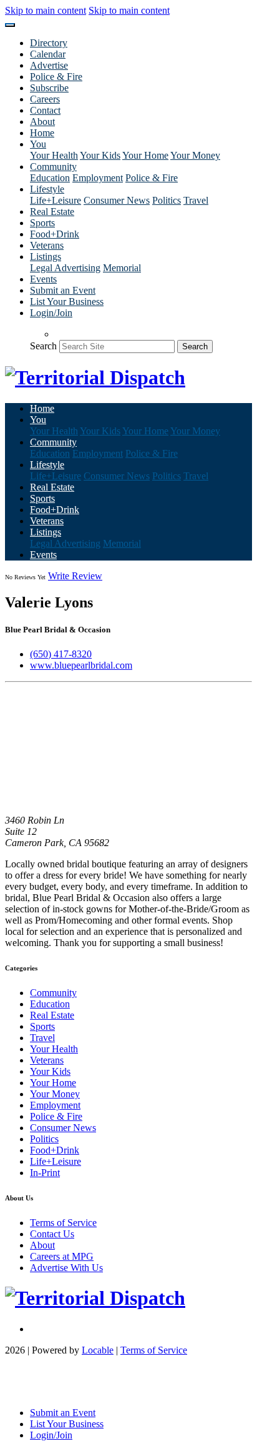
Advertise (49, 65)
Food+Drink (54, 234)
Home (42, 132)
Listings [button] (45, 256)
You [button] (38, 144)
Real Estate (52, 211)
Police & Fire (56, 76)
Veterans (47, 245)
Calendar (47, 54)
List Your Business (67, 301)
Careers (45, 99)
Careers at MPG (62, 1256)
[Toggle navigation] (10, 25)
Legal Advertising (65, 267)
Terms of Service (63, 1222)
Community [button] (53, 166)
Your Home (145, 155)
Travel (195, 200)
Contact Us (52, 1234)
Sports (42, 222)
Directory (48, 42)
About (42, 121)
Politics (166, 200)
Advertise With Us (66, 1267)
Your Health (54, 155)
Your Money (195, 155)
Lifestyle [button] (47, 189)
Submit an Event (62, 290)
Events (43, 279)
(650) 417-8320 (61, 654)
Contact (45, 110)
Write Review (75, 576)
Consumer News (117, 200)
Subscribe (49, 87)
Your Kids (100, 155)
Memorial (122, 267)
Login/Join (51, 312)
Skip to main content (45, 10)
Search (43, 346)
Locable (98, 1350)
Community (53, 992)
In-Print (45, 1172)
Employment (97, 177)
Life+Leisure (55, 200)
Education (50, 177)
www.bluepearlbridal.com (81, 665)
